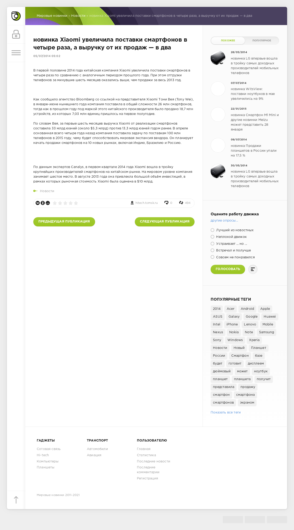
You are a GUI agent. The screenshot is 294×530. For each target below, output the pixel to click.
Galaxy (234, 316)
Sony (217, 340)
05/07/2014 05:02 (46, 56)
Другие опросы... (224, 220)
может (242, 371)
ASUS (217, 316)
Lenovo (250, 324)
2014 (216, 309)
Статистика (146, 455)
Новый (239, 348)
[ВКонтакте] (38, 203)
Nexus (218, 332)
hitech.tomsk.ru (147, 203)
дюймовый (222, 371)
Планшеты (45, 467)
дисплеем (256, 363)
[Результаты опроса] (252, 269)
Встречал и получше (233, 250)
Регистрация (147, 478)
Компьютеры (48, 461)
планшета (242, 379)
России (219, 355)
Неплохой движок (231, 237)
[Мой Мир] (48, 203)
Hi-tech (43, 455)
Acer (231, 309)
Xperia (254, 340)
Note (249, 332)
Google (251, 316)
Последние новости (153, 461)
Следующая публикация (164, 221)
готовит (235, 363)
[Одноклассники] (43, 203)
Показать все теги (226, 412)
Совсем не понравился (235, 257)
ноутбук (261, 371)
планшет (220, 379)
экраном (247, 402)
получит (264, 379)
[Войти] (16, 34)
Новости (47, 191)
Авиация (94, 455)
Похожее (228, 41)
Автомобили (97, 449)
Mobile (268, 324)
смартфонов (223, 402)
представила (223, 387)
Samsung (266, 332)
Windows (235, 340)
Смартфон (240, 355)
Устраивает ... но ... (231, 243)
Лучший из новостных (234, 230)
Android (247, 309)
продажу (247, 387)
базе (259, 355)
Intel (216, 324)
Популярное (261, 41)
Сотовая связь (49, 449)
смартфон (221, 394)
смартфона (245, 394)
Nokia (234, 332)
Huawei (270, 316)
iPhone (232, 324)
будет (217, 363)
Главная (143, 449)
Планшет (258, 348)
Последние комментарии (148, 470)
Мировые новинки (50, 495)
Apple (265, 309)
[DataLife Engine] (16, 16)
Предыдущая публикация (64, 221)
